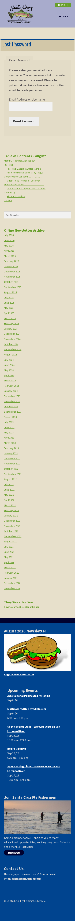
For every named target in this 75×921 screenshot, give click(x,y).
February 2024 (11, 385)
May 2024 (9, 370)
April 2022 (9, 500)
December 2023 (12, 396)
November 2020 (12, 588)
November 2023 (12, 401)
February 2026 (11, 261)
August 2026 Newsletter (19, 674)
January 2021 (11, 578)
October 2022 (11, 468)
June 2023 (9, 427)
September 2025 (12, 287)
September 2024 (12, 349)
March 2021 (10, 567)
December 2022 (12, 458)
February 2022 (11, 510)
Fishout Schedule (16, 196)
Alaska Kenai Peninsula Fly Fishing (28, 695)
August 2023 (10, 417)
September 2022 (12, 474)
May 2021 (9, 557)
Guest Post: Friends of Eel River (23, 180)
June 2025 (9, 302)
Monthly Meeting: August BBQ (19, 160)
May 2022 (9, 494)
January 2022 (11, 515)
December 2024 (12, 333)
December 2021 (12, 520)
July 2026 (9, 235)
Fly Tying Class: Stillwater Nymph (24, 168)
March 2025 (10, 318)
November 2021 (12, 526)
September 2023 (12, 411)
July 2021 (9, 546)
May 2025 (9, 307)
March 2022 (10, 505)
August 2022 (10, 479)
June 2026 (9, 240)
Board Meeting (16, 748)
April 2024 (9, 375)
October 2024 (11, 344)
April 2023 (9, 437)
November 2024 (12, 339)
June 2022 (9, 489)
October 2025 (11, 281)
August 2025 (10, 292)
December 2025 (12, 271)
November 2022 (12, 463)
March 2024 (10, 380)
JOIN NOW (14, 852)
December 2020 (12, 583)
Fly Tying (8, 164)
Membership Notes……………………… (24, 184)
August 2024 (10, 354)
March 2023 (10, 442)
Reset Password (24, 121)
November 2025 (12, 276)
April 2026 (9, 250)
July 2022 (9, 484)
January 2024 (11, 390)
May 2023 (9, 432)
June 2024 (9, 365)
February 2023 (11, 448)
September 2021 (12, 536)
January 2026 (11, 266)
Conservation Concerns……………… (23, 176)
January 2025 (11, 328)
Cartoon (8, 200)
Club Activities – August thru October (26, 188)
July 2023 (9, 422)
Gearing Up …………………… (19, 192)
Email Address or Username (27, 99)
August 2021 (10, 541)
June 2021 (9, 551)
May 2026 (9, 245)
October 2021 (11, 531)
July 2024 (9, 359)
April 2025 (9, 313)
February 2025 (11, 323)
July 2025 (9, 297)
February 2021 (11, 572)
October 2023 (11, 406)
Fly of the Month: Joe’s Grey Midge (25, 172)
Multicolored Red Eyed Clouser (26, 709)
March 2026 (10, 256)
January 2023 (11, 453)
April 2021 (9, 562)
